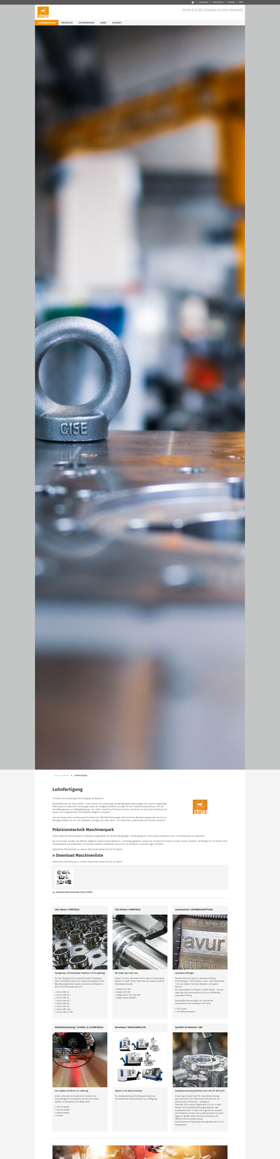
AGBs (241, 2)
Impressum (203, 2)
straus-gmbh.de (61, 775)
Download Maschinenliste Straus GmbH (74, 892)
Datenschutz (218, 2)
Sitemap (231, 2)
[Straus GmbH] (43, 18)
